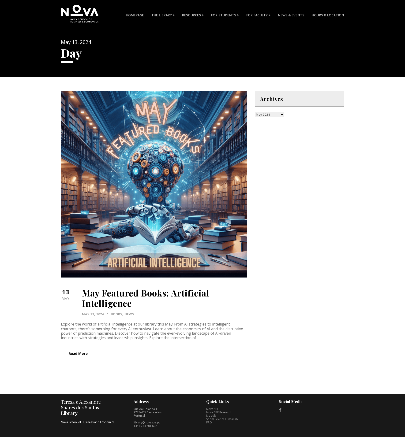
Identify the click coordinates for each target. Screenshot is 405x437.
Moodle (211, 416)
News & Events (291, 15)
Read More (78, 353)
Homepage (135, 15)
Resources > (193, 15)
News (129, 314)
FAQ (209, 422)
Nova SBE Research (219, 412)
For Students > (225, 15)
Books (116, 314)
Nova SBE (212, 409)
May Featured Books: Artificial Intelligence (145, 298)
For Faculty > (258, 15)
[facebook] (280, 410)
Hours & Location (328, 15)
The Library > (163, 15)
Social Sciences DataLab (222, 419)
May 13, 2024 (93, 314)
